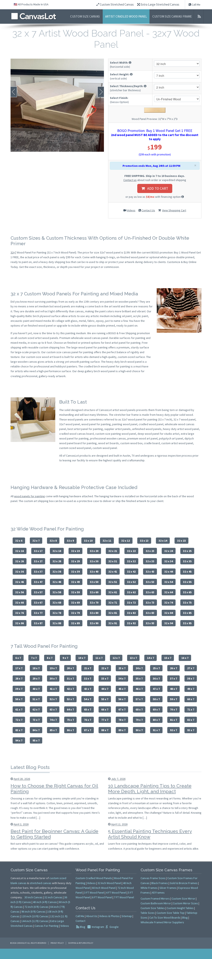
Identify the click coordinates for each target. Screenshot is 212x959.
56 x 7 (121, 699)
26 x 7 (173, 668)
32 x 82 (131, 613)
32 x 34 (168, 561)
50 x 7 (18, 699)
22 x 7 (104, 668)
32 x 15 (181, 540)
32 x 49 (75, 582)
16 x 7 (184, 658)
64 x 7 (70, 709)
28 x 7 (18, 678)
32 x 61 (112, 592)
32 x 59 (75, 592)
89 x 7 (121, 730)
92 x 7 (173, 730)
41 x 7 (53, 689)
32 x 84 (168, 613)
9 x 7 (65, 658)
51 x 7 (36, 699)
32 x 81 (112, 613)
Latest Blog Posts (30, 767)
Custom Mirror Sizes (185, 903)
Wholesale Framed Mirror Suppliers (162, 922)
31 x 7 (70, 678)
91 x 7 (156, 730)
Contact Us (148, 210)
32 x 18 (57, 551)
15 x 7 (167, 658)
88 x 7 (104, 730)
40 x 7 (36, 689)
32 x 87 (38, 623)
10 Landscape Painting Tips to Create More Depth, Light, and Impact (150, 788)
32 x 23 (150, 551)
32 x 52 (131, 582)
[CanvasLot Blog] (199, 16)
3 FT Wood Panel (94, 892)
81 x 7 (173, 720)
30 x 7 (53, 678)
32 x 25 (187, 551)
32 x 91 (112, 623)
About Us (91, 916)
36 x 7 (156, 678)
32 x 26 (19, 561)
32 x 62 (131, 592)
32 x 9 (70, 540)
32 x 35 (187, 561)
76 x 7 (87, 720)
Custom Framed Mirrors (155, 898)
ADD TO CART (156, 188)
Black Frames (159, 883)
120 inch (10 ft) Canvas (34, 916)
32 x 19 (75, 551)
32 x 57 (38, 592)
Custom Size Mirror (183, 898)
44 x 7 (104, 689)
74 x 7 (53, 720)
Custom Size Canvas (85, 16)
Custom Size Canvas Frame (172, 16)
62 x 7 (36, 709)
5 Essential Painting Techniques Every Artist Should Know (150, 834)
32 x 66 (19, 602)
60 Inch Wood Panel (104, 888)
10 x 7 (81, 658)
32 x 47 (38, 582)
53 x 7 (70, 699)
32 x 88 (57, 623)
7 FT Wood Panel (124, 897)
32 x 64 (168, 592)
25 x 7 (156, 668)
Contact (80, 921)
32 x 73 (150, 602)
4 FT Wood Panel (116, 892)
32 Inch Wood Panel (109, 883)
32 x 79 (75, 613)
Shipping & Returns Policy (80, 943)
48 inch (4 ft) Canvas (45, 902)
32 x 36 (19, 571)
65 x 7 (87, 709)
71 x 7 (190, 709)
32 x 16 (19, 551)
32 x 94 (168, 623)
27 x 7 (190, 668)
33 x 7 (104, 678)
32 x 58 (57, 592)
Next (101, 91)
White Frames (149, 888)
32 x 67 (38, 602)
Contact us (130, 180)
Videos (131, 210)
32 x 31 (112, 561)
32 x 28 (57, 561)
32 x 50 (94, 582)
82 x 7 (190, 720)
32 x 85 (187, 613)
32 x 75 (187, 602)
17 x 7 (18, 668)
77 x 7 (104, 720)
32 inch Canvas (53, 897)
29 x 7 (36, 678)
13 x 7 (133, 658)
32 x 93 (150, 623)
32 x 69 (75, 602)
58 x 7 (156, 699)
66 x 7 (104, 709)
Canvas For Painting (47, 926)
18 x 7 (36, 668)
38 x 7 (190, 678)
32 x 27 (38, 561)
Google (114, 927)
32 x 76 (19, 613)
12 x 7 (116, 658)
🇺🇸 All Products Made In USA (31, 4)
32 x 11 (107, 540)
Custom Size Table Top (170, 913)
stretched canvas (40, 883)
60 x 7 (190, 699)
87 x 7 (87, 730)
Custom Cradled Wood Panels (94, 878)
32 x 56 (19, 592)
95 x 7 (36, 740)
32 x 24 (168, 551)
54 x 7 (87, 699)
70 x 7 (173, 709)
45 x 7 (121, 689)
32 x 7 (36, 540)
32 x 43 (150, 571)
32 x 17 (38, 551)
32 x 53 (150, 582)
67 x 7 (121, 709)
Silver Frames (167, 888)
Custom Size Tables (153, 908)
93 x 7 (190, 730)
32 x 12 (125, 540)
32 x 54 (168, 582)
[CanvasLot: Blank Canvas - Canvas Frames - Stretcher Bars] (34, 16)
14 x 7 (150, 658)
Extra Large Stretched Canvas (159, 4)
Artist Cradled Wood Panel (126, 16)
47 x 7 (156, 689)
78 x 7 (121, 720)
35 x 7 (139, 678)
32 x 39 (75, 571)
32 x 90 (94, 623)
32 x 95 (187, 623)
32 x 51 (112, 582)
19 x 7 (53, 668)
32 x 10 (88, 540)
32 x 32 (131, 561)
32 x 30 (94, 561)
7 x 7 (34, 658)
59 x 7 (173, 699)
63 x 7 (53, 709)
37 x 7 (173, 678)
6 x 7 (18, 658)
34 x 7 (121, 678)
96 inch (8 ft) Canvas (33, 911)
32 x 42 (131, 571)
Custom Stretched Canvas (116, 4)
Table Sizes (148, 913)
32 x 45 (187, 571)
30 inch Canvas (33, 897)
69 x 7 (156, 709)
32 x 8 (53, 540)
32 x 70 (94, 602)
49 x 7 (190, 689)
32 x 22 (131, 551)
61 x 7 (18, 709)
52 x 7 (53, 699)
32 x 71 (112, 602)
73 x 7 (36, 720)
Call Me (195, 4)
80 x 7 (156, 720)
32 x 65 (187, 592)
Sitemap (127, 916)
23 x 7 (121, 668)
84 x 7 (36, 730)
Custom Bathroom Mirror (156, 903)
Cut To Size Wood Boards (164, 917)
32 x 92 (131, 623)
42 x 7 (70, 689)
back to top (106, 954)
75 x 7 (70, 720)
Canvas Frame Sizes (153, 878)
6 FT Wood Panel (102, 897)
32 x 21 (112, 551)
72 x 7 (18, 720)
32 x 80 (94, 613)
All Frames (158, 892)
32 (12, 252)
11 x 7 (98, 658)
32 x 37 (38, 571)
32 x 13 (144, 540)
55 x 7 (104, 699)
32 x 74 (168, 602)
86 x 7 (70, 730)
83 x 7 (18, 730)
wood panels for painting (29, 496)
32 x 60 (94, 592)
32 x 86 (19, 623)
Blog (82, 927)
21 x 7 (87, 668)
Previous (14, 91)
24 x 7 (139, 668)
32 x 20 (94, 551)
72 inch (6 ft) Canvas (36, 907)
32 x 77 (38, 613)
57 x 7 (139, 699)
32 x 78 (57, 613)
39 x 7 (18, 689)
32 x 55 (187, 582)
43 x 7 (87, 689)
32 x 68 (57, 602)
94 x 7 (18, 740)
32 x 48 (57, 582)
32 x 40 (94, 571)
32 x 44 (168, 571)
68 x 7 (139, 709)
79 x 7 (139, 720)
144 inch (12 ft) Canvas (34, 921)
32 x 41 (112, 571)
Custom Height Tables (180, 908)
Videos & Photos (109, 916)
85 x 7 (53, 730)
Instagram (97, 927)
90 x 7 (139, 730)
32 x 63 (150, 592)
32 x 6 (18, 540)
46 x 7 (139, 689)
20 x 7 (70, 668)
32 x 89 (75, 623)
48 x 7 (173, 689)
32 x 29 (75, 561)
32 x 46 (19, 582)
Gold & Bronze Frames (184, 883)
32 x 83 (150, 613)
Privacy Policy (57, 943)
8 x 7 (49, 658)
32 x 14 (163, 540)
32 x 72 (131, 602)
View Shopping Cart (174, 210)
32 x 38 (57, 571)
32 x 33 (150, 561)
